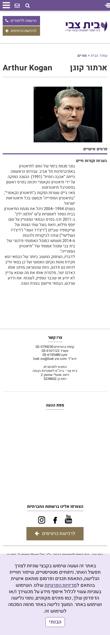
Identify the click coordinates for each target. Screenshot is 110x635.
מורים (82, 55)
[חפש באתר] (27, 6)
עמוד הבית (99, 55)
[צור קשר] (17, 6)
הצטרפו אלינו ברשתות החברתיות (55, 506)
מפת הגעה (55, 405)
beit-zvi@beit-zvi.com (50, 358)
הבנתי (55, 622)
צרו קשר (55, 337)
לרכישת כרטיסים (23, 31)
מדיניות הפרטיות (61, 585)
